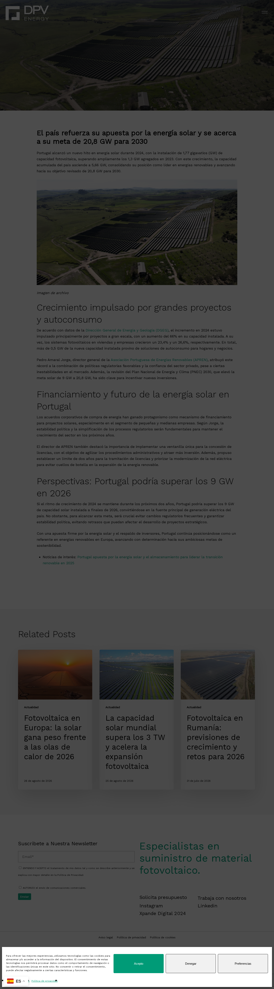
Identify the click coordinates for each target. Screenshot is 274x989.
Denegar (190, 963)
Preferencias (243, 963)
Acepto (138, 963)
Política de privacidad (44, 981)
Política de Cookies (17, 981)
